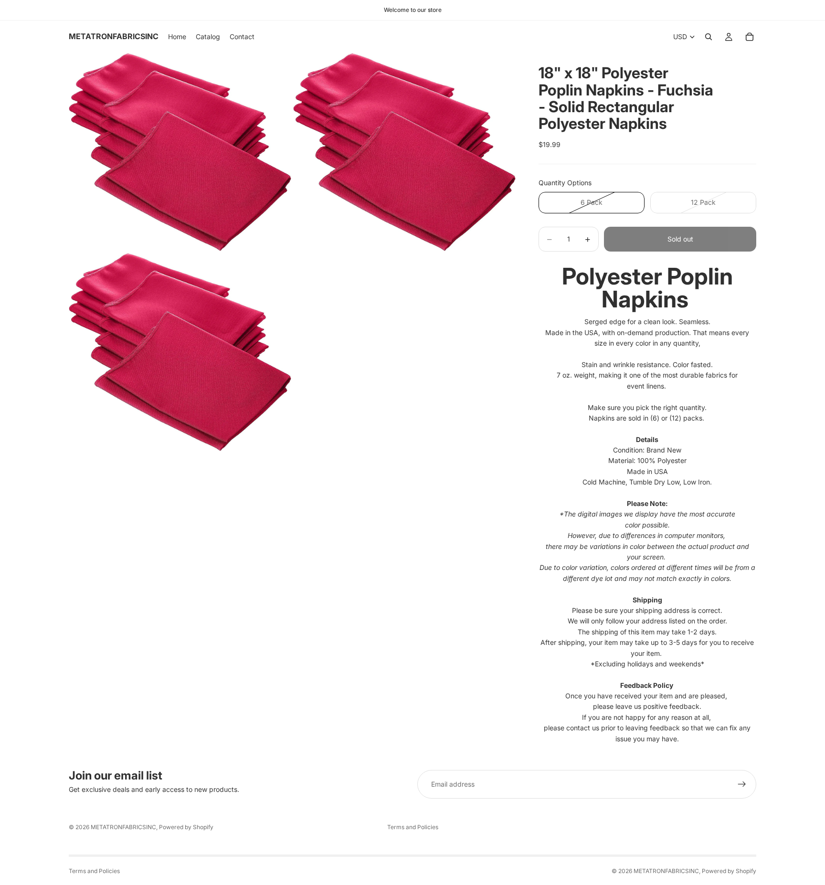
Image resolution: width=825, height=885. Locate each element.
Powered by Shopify (186, 827)
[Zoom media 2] (404, 152)
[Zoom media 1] (180, 152)
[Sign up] (742, 784)
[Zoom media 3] (180, 352)
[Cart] (749, 36)
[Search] (708, 36)
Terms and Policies (412, 827)
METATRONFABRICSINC (123, 827)
